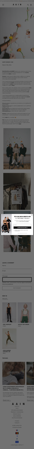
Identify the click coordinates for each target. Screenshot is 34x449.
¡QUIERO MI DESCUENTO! (22, 227)
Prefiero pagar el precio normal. (22, 233)
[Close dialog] (32, 215)
